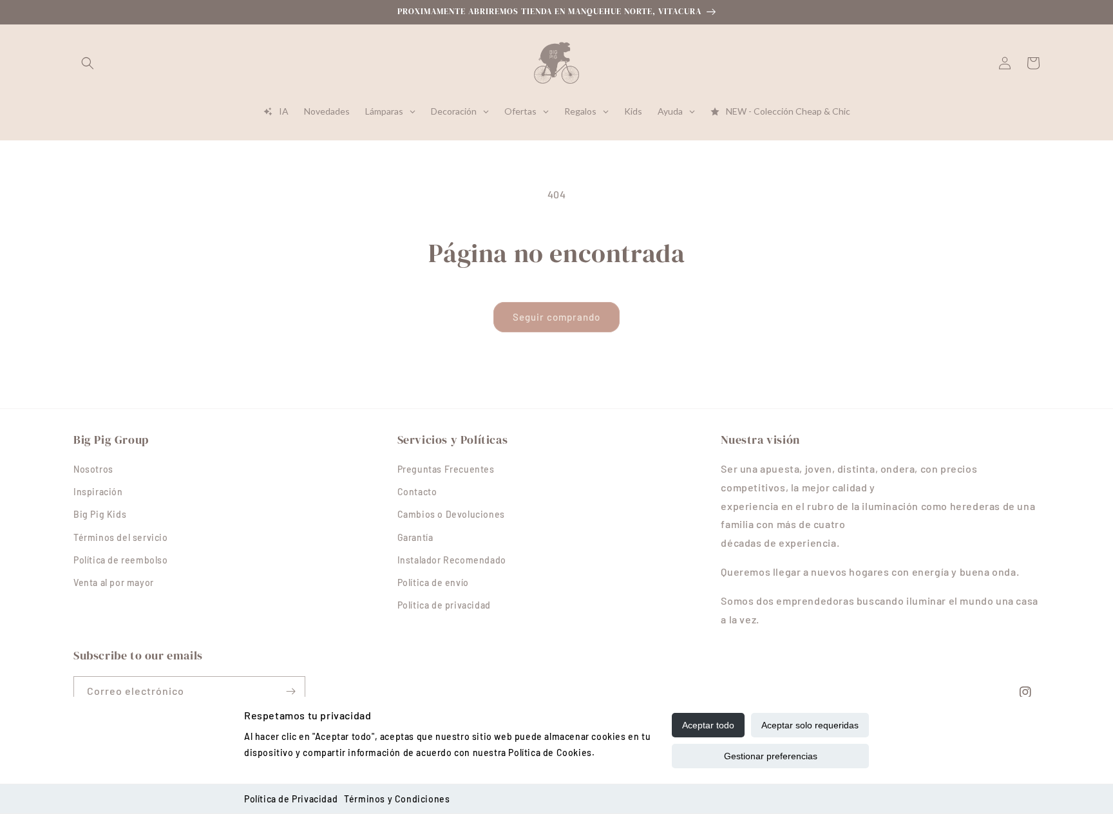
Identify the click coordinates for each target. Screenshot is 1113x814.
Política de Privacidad (291, 798)
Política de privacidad (444, 605)
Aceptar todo (708, 725)
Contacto (417, 491)
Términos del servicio (120, 537)
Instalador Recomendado (451, 559)
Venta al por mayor (113, 582)
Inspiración (98, 491)
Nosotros (93, 469)
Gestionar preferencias (770, 756)
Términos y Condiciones (397, 798)
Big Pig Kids (99, 514)
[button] (87, 63)
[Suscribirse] (290, 691)
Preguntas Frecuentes (446, 469)
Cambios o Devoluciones (451, 514)
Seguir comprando (556, 317)
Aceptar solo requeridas (810, 725)
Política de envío (433, 582)
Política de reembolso (120, 559)
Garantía (415, 537)
